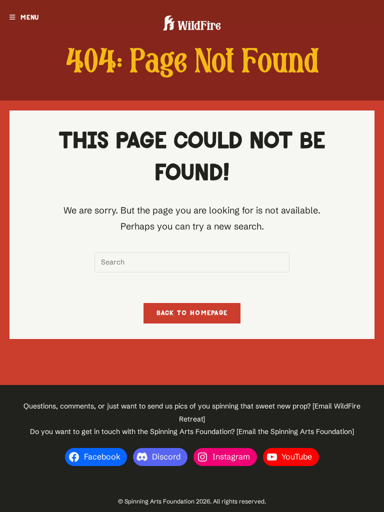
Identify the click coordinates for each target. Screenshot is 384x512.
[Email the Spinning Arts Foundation (294, 431)
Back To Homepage (192, 313)
